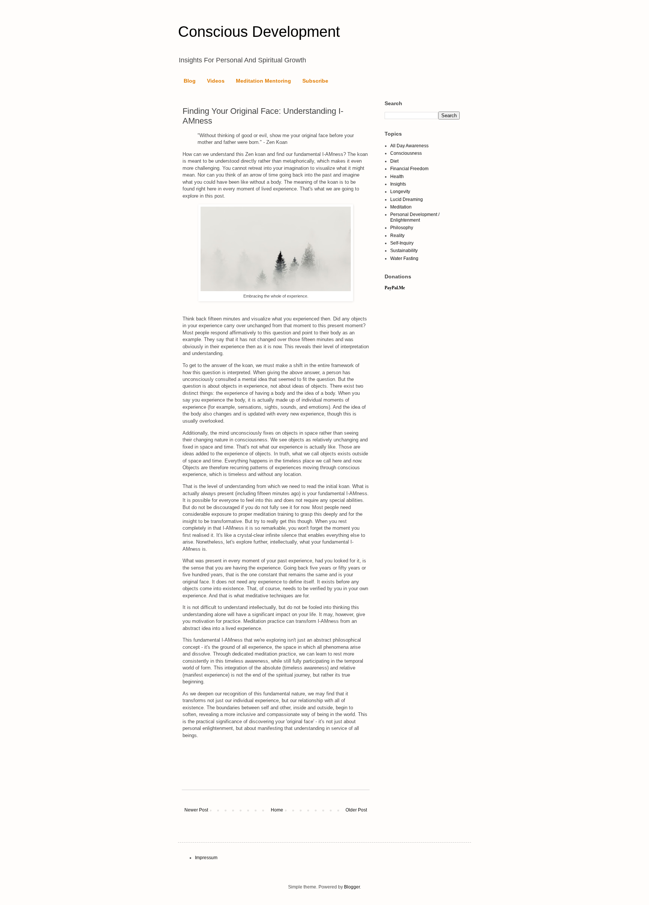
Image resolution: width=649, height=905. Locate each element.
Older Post (356, 810)
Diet (394, 161)
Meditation (401, 207)
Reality (397, 235)
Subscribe (315, 81)
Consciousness (406, 153)
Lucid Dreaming (406, 199)
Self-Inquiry (402, 243)
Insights (398, 184)
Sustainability (404, 250)
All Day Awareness (409, 145)
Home (277, 810)
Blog (190, 81)
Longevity (400, 191)
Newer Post (196, 810)
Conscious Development (259, 31)
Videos (216, 81)
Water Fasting (404, 258)
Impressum (206, 857)
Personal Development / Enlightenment (414, 217)
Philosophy (401, 227)
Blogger (352, 887)
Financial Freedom (409, 168)
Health (397, 176)
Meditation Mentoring (263, 81)
